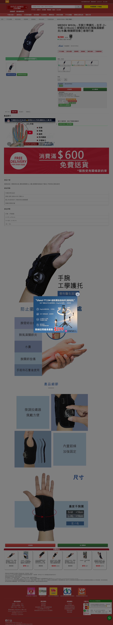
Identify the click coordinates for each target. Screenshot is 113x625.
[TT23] (55, 314)
